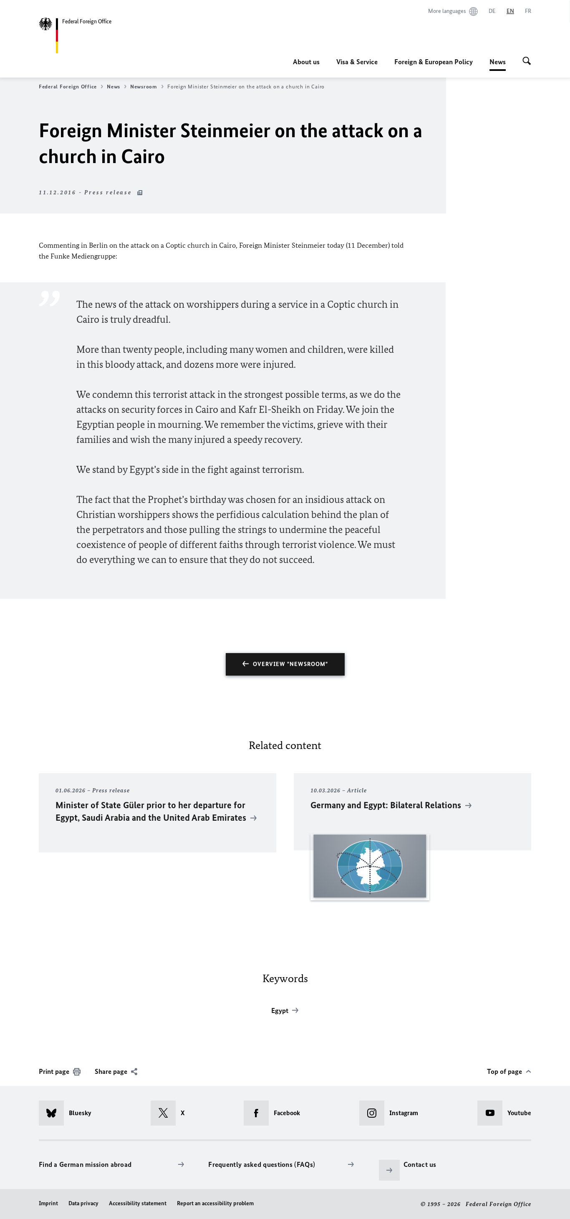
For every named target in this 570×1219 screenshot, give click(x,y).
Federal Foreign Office (68, 86)
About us (306, 62)
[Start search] (526, 62)
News (497, 64)
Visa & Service (357, 62)
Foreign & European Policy (433, 62)
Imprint (48, 1203)
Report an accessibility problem (215, 1203)
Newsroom (143, 86)
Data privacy (83, 1203)
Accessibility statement (137, 1203)
